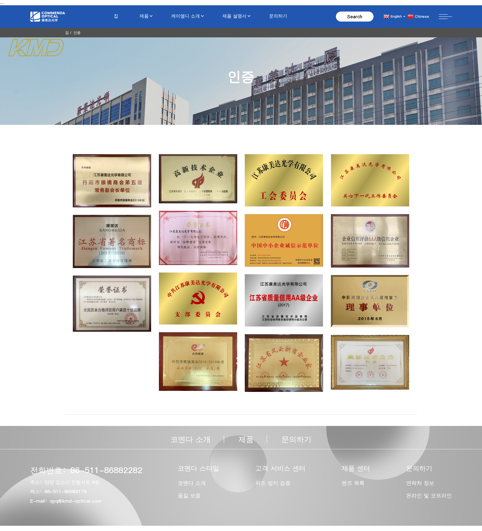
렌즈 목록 (353, 483)
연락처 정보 (420, 483)
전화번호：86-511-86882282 (86, 470)
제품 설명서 (234, 16)
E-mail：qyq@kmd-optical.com (65, 501)
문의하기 (278, 16)
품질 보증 (189, 495)
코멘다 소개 (190, 439)
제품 (144, 16)
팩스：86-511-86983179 (58, 491)
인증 (77, 33)
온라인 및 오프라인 (429, 495)
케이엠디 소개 (185, 16)
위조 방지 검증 (272, 483)
